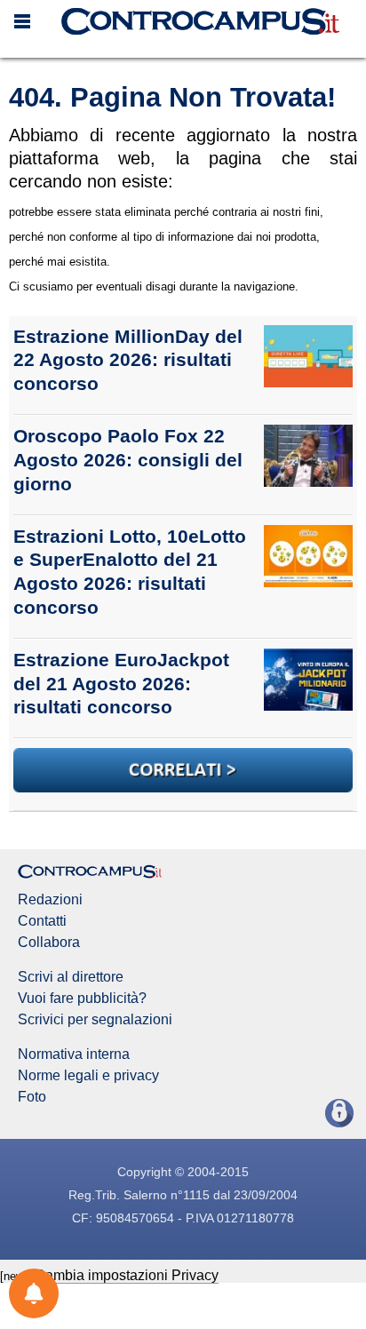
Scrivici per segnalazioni (95, 1020)
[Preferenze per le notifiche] (34, 1293)
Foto (32, 1097)
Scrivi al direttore (70, 977)
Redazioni (50, 900)
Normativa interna (74, 1054)
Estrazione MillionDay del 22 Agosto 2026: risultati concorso (128, 360)
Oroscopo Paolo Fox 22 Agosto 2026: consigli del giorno (128, 460)
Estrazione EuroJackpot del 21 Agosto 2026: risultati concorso (121, 684)
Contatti (42, 921)
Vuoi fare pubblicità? (82, 998)
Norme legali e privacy (88, 1076)
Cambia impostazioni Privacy (127, 1275)
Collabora (49, 942)
